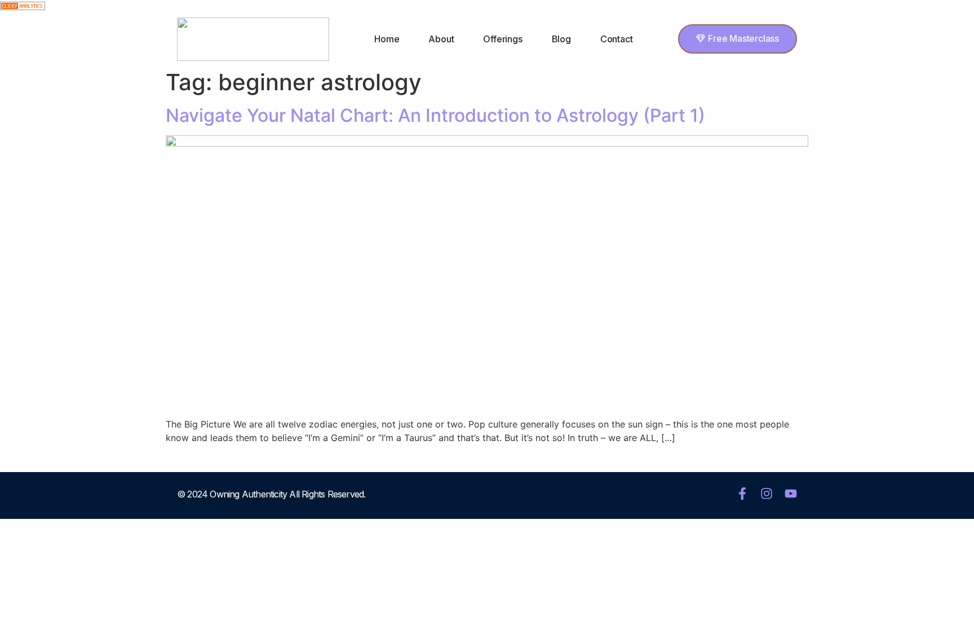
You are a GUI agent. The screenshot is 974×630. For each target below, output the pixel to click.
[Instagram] (766, 493)
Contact (616, 39)
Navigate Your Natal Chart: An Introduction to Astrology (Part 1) (435, 115)
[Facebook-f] (742, 493)
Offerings (502, 39)
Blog (561, 39)
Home (386, 39)
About (441, 39)
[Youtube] (791, 493)
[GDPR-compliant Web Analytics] (22, 6)
